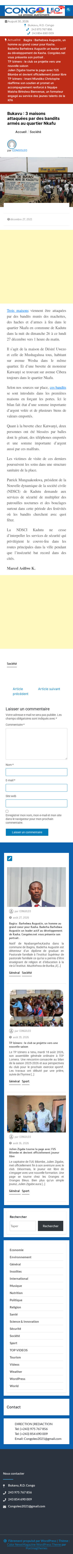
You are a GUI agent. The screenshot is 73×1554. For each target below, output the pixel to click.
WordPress (17, 1379)
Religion (15, 1307)
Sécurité (15, 1328)
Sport (25, 1081)
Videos (14, 1364)
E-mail (10, 780)
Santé (14, 1314)
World (14, 1386)
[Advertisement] (36, 267)
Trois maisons (18, 310)
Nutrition (16, 1293)
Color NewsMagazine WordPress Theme (34, 1544)
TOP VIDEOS (19, 1350)
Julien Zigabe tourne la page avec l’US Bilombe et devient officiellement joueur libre (34, 1152)
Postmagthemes (36, 1548)
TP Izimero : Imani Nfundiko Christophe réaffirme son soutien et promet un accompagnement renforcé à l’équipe (34, 83)
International (19, 1278)
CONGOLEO (19, 150)
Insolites (16, 1271)
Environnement (20, 1257)
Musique (16, 1286)
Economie (17, 1250)
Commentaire (15, 724)
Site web (11, 796)
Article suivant (49, 689)
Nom (10, 764)
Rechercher (18, 1217)
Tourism (15, 1357)
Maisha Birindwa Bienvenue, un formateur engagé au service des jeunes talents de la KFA (36, 96)
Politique (16, 1300)
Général (15, 973)
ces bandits (58, 387)
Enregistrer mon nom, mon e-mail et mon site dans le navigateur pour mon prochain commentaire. (33, 819)
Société (12, 664)
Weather (16, 1371)
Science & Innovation (24, 1321)
